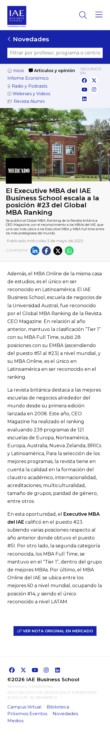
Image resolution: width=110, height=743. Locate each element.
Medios (15, 720)
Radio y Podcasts (29, 86)
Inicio (18, 70)
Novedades (30, 39)
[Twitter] (57, 250)
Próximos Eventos (27, 713)
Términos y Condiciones (30, 686)
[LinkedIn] (35, 250)
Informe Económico (28, 78)
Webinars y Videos (30, 93)
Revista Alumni (29, 101)
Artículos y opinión (54, 70)
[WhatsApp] (69, 250)
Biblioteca (58, 707)
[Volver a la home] (16, 28)
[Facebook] (46, 250)
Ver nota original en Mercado (57, 630)
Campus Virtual (24, 707)
